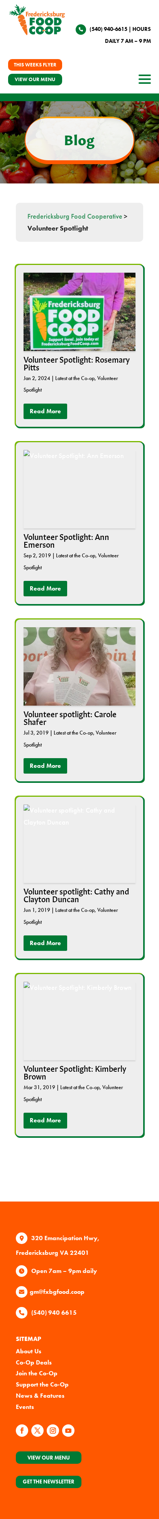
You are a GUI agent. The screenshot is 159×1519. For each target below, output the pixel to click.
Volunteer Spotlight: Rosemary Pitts (77, 362)
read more (45, 411)
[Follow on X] (37, 1430)
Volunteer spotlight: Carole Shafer (70, 717)
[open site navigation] (145, 81)
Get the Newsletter (48, 1481)
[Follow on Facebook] (22, 1430)
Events (25, 1407)
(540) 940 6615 (54, 1313)
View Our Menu (48, 1457)
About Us (28, 1351)
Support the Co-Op (42, 1384)
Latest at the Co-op (75, 378)
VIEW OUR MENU (35, 79)
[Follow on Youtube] (68, 1430)
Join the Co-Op (37, 1373)
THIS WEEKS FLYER (35, 64)
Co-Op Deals (34, 1362)
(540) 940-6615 (108, 28)
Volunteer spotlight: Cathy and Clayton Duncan (76, 894)
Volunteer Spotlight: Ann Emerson (66, 540)
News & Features (40, 1396)
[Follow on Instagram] (53, 1430)
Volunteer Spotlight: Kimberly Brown (75, 1071)
